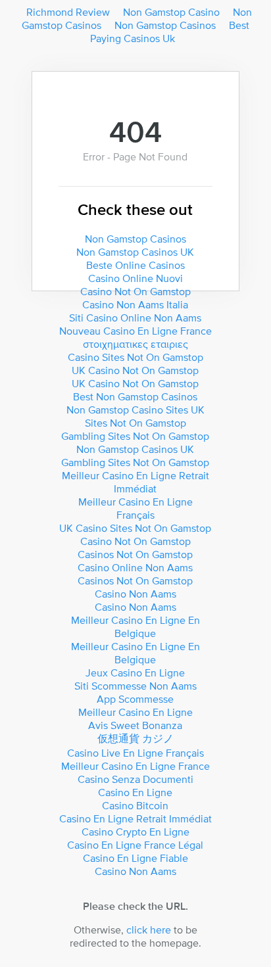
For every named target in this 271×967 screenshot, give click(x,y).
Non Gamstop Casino (171, 12)
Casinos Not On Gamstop (135, 554)
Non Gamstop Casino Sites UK (135, 409)
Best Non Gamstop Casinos (135, 396)
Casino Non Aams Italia (135, 304)
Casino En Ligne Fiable (135, 858)
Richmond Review (68, 12)
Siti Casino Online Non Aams (135, 317)
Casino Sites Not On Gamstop (135, 357)
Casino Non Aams (135, 594)
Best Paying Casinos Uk (170, 31)
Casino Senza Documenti (135, 779)
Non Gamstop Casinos (165, 25)
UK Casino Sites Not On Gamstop (135, 528)
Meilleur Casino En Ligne (135, 712)
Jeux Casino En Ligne (135, 672)
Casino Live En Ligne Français (135, 753)
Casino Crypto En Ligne (135, 831)
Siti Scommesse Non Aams (135, 686)
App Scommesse (135, 699)
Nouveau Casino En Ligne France (135, 331)
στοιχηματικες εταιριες (135, 344)
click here (148, 929)
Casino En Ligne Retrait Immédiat (135, 818)
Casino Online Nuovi (135, 278)
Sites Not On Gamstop (135, 423)
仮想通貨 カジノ (135, 738)
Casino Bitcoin (135, 805)
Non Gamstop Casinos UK (135, 252)
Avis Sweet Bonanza (135, 725)
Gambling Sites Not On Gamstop (135, 436)
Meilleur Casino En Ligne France (135, 766)
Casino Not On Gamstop (135, 291)
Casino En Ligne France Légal (135, 845)
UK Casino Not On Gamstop (135, 370)
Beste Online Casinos (135, 265)
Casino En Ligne (135, 792)
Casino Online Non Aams (135, 567)
